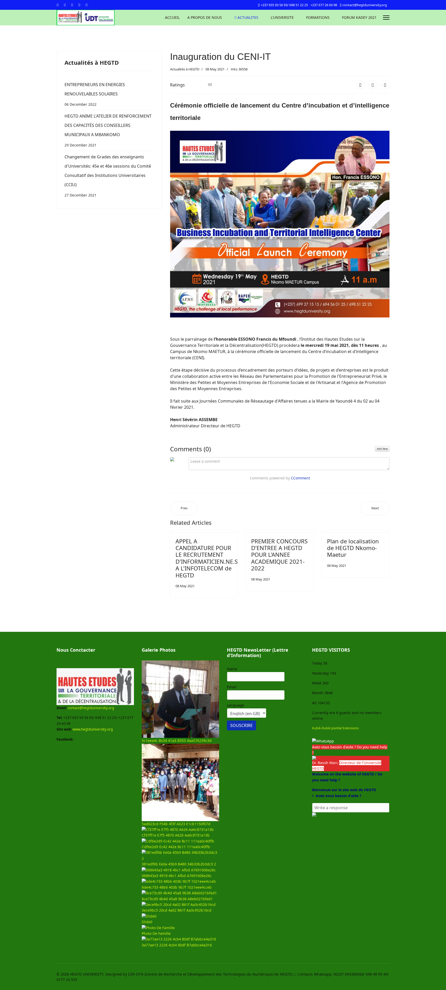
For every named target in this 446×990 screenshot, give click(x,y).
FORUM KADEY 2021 (359, 17)
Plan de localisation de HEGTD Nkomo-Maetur (353, 548)
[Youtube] (72, 4)
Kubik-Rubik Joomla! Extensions (335, 728)
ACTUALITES (247, 17)
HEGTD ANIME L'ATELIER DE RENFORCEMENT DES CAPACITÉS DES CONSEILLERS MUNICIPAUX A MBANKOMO (108, 130)
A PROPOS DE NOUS (204, 17)
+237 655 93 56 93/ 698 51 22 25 (284, 5)
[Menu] (386, 17)
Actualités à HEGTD (184, 69)
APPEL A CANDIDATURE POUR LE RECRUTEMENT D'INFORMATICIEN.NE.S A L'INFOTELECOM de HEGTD (207, 558)
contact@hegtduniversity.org (365, 5)
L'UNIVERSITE (282, 17)
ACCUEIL (172, 17)
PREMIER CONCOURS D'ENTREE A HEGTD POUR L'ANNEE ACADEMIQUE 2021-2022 (279, 554)
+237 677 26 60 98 (323, 5)
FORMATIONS (318, 17)
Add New (382, 449)
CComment (300, 478)
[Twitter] (65, 4)
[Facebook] (58, 4)
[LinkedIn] (385, 84)
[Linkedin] (79, 4)
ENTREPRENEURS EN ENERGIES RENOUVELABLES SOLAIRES (95, 94)
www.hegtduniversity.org (93, 729)
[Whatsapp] (86, 4)
